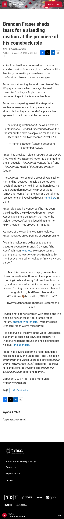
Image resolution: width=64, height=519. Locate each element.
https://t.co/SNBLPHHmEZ (41, 296)
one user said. (21, 344)
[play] (4, 515)
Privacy (9, 480)
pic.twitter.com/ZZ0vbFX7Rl (39, 137)
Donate (54, 4)
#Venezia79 (15, 137)
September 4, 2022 (32, 147)
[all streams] (60, 515)
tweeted (26, 250)
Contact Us (11, 467)
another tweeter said (25, 321)
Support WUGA (13, 474)
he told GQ (50, 197)
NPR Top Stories (20, 390)
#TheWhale (42, 125)
